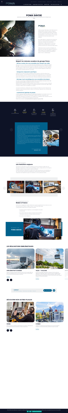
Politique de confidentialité (37, 411)
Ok (27, 411)
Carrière (54, 1)
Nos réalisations (55, 4)
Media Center (49, 1)
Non (30, 411)
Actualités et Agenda (42, 1)
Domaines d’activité (38, 4)
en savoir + (8, 328)
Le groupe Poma (27, 4)
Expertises (46, 4)
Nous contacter (33, 1)
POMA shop (60, 1)
